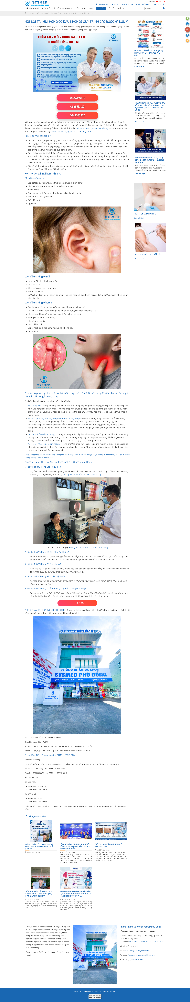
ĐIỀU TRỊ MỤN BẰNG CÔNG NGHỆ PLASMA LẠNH (108, 845)
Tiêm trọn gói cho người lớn (148, 254)
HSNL (91, 8)
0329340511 (77, 98)
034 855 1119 (158, 942)
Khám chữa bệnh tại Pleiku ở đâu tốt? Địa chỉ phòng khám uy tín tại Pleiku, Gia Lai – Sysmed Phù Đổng (150, 106)
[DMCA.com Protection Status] (95, 998)
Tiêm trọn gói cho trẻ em (145, 214)
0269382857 (77, 115)
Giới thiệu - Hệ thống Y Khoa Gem (57, 8)
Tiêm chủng (81, 8)
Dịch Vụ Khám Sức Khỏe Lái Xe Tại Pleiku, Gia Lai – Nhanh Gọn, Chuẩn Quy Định (39, 846)
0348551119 (77, 106)
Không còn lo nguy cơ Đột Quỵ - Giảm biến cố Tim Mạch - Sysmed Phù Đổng (149, 159)
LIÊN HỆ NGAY (77, 603)
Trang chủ (34, 8)
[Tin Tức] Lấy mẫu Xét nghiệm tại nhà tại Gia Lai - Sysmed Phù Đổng (149, 52)
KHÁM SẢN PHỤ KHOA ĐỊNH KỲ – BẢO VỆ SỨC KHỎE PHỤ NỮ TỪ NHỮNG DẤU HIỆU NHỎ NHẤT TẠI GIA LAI (75, 893)
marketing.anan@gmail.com (137, 950)
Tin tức (101, 8)
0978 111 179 (160, 2)
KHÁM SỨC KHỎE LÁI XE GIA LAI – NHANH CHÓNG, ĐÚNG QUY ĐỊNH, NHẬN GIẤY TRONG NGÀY (38, 893)
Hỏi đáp (116, 4)
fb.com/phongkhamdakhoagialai (141, 955)
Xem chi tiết (139, 67)
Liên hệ (111, 8)
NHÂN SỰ (121, 8)
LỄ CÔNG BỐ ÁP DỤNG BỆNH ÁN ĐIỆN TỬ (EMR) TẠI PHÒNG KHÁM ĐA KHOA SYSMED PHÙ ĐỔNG (75, 846)
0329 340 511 (146, 942)
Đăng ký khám (102, 4)
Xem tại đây (138, 959)
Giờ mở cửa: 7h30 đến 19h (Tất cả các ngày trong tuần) (144, 4)
